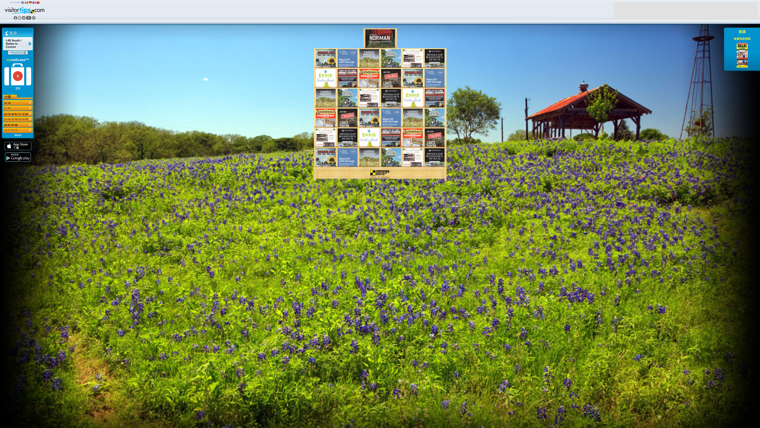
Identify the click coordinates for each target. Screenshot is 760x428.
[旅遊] (18, 102)
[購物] (18, 119)
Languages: (15, 2)
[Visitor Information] (18, 130)
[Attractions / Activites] (18, 108)
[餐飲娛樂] (18, 113)
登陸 (17, 88)
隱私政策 (17, 135)
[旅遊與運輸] (18, 124)
